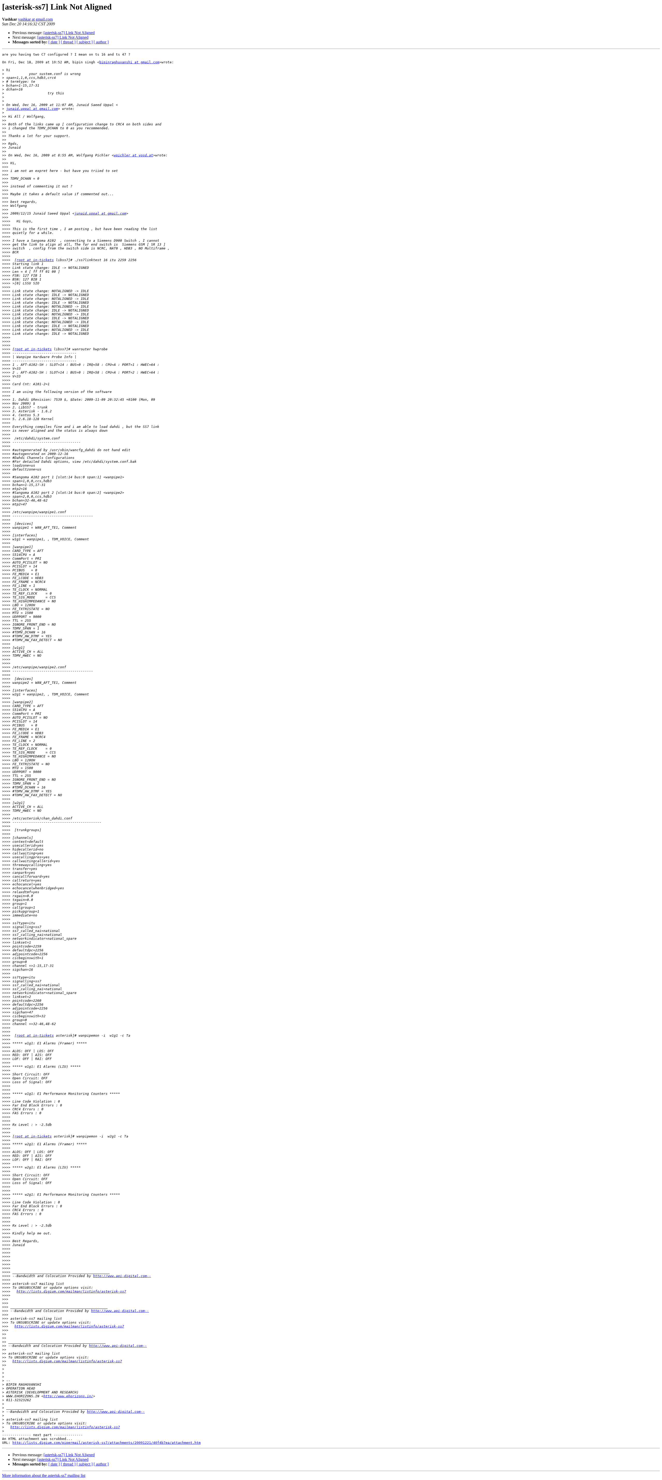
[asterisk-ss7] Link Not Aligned (69, 33)
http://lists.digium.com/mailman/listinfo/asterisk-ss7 (71, 1291)
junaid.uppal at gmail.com (32, 109)
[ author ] (101, 42)
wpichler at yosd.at (133, 155)
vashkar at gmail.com (35, 19)
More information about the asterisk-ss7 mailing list (43, 1475)
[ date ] (54, 42)
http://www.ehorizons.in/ (68, 1396)
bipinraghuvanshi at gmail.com (129, 62)
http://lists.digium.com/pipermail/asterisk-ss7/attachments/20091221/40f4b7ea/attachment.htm (106, 1443)
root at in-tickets (35, 260)
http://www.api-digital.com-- (122, 1276)
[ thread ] (68, 42)
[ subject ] (85, 42)
